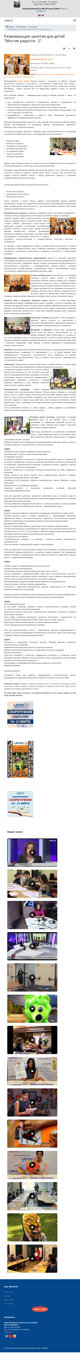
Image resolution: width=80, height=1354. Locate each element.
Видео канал (8, 1292)
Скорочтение (9, 1300)
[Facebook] (64, 48)
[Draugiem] (14, 1336)
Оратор (6, 1296)
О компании (8, 1304)
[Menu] (74, 20)
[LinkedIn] (74, 48)
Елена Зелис (23, 81)
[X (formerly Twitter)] (69, 48)
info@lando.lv (9, 1332)
